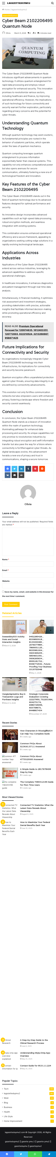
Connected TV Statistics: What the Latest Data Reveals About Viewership (36, 808)
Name (5, 559)
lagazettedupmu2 (19, 9)
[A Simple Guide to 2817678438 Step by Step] (10, 773)
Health (7, 1112)
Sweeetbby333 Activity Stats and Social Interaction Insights (13, 639)
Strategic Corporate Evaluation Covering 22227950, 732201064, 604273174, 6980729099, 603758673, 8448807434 (41, 702)
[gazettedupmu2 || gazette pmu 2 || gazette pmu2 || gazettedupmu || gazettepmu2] (18, 3)
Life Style (8, 1116)
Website (6, 581)
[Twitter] (14, 469)
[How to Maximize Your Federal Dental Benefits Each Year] (10, 929)
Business (8, 1107)
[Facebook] (7, 469)
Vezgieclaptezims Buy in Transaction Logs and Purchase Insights (13, 697)
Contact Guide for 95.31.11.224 (35, 1065)
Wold (6, 1098)
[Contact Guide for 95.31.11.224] (10, 1069)
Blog (6, 1102)
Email (5, 570)
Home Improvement (13, 1121)
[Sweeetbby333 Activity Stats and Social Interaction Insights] (14, 627)
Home (7, 9)
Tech (6, 1089)
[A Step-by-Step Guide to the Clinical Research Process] (10, 1044)
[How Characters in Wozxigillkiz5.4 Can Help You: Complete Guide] (10, 734)
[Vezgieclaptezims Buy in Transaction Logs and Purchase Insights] (14, 684)
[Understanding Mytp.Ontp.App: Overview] (10, 1056)
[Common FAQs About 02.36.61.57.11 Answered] (10, 747)
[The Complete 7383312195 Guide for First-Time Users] (10, 785)
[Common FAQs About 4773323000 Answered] (10, 760)
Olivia (8, 33)
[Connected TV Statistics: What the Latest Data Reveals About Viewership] (10, 811)
